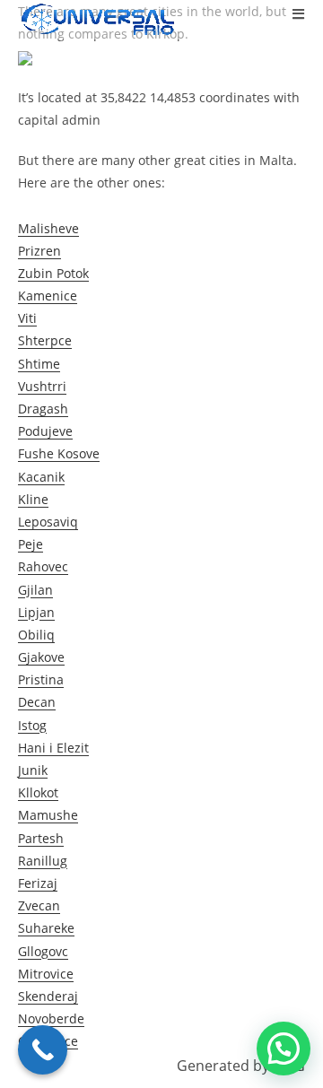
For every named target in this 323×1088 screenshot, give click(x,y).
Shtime (39, 363)
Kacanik (41, 476)
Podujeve (45, 431)
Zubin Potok (53, 273)
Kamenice (47, 295)
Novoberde (51, 1018)
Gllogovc (43, 951)
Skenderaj (48, 996)
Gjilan (35, 589)
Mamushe (48, 814)
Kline (33, 499)
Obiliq (36, 634)
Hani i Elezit (53, 747)
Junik (33, 770)
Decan (37, 701)
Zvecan (39, 905)
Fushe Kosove (59, 453)
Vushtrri (42, 386)
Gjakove (41, 657)
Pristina (41, 679)
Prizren (39, 250)
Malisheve (48, 228)
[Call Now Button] (42, 1050)
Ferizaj (37, 883)
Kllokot (38, 792)
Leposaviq (48, 521)
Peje (30, 544)
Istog (32, 725)
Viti (27, 317)
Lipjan (36, 612)
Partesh (41, 838)
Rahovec (43, 566)
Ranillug (42, 860)
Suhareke (46, 927)
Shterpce (45, 340)
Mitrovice (46, 973)
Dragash (43, 408)
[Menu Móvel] (298, 13)
